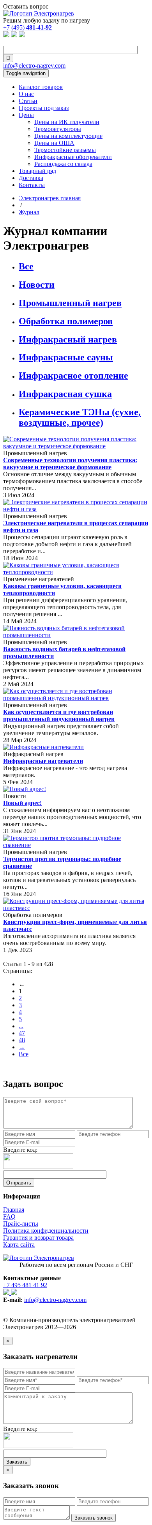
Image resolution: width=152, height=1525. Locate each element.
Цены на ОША (54, 143)
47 (22, 1033)
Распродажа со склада (63, 164)
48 (22, 1040)
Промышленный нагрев (70, 303)
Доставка (31, 178)
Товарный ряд (37, 171)
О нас (26, 94)
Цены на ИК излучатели (66, 122)
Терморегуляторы (57, 129)
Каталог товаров (41, 87)
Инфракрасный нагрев (68, 339)
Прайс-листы (20, 1223)
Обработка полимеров (66, 321)
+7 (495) (27, 27)
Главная (13, 1209)
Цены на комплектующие (68, 136)
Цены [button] (26, 115)
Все (26, 266)
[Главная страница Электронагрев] (38, 13)
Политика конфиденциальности (45, 1230)
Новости (37, 284)
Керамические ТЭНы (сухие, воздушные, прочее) (80, 417)
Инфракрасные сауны (66, 357)
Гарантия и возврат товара (38, 1237)
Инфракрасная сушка (65, 394)
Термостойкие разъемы (65, 150)
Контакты (32, 185)
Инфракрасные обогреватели (73, 157)
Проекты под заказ (44, 108)
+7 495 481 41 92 (25, 1285)
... (21, 1026)
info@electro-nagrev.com (34, 65)
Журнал (29, 212)
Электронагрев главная (50, 198)
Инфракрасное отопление (73, 375)
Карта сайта (19, 1244)
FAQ (9, 1216)
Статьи (28, 101)
